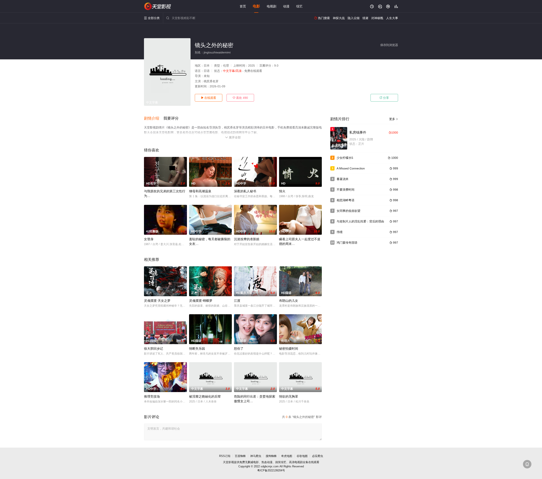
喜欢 (240, 97)
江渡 (237, 300)
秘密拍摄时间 (288, 348)
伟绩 (340, 232)
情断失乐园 (197, 348)
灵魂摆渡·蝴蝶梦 (200, 300)
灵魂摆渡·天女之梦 (157, 300)
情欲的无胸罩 (288, 396)
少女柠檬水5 (345, 157)
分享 (384, 97)
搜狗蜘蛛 (271, 456)
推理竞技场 (152, 396)
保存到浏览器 (389, 45)
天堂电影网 (157, 6)
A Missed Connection (351, 168)
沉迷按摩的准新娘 (246, 239)
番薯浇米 (342, 179)
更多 (393, 119)
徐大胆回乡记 (153, 348)
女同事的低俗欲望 (348, 210)
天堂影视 (228, 462)
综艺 (299, 6)
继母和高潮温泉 (200, 191)
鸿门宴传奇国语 (347, 242)
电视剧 (271, 6)
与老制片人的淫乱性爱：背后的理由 (360, 221)
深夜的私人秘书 (245, 191)
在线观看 (208, 97)
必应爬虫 (317, 456)
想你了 (238, 348)
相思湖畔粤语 (345, 200)
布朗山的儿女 (288, 300)
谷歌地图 (302, 456)
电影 (256, 6)
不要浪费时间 (345, 189)
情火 (282, 191)
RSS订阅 (224, 456)
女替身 (148, 239)
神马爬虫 (255, 456)
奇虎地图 (286, 456)
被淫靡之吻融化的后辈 (205, 396)
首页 (243, 6)
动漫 (286, 6)
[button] (153, 118)
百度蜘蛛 (240, 456)
